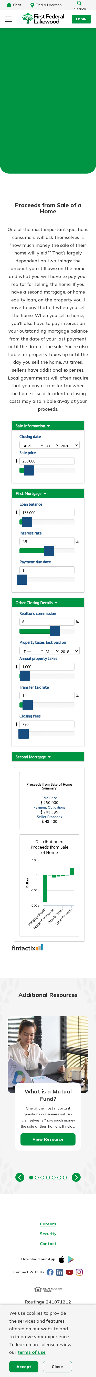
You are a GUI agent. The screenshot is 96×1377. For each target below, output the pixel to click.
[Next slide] (76, 1177)
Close (57, 1366)
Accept (23, 1366)
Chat (17, 5)
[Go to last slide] (19, 1177)
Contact (48, 1243)
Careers (48, 1223)
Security (48, 1233)
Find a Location (49, 5)
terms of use (32, 1352)
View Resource (48, 1139)
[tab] (31, 1177)
